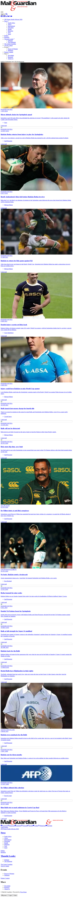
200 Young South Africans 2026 (10, 829)
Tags (2, 827)
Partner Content (5, 878)
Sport (5, 847)
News (3, 833)
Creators (5, 827)
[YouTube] (11, 16)
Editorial (6, 860)
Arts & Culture (5, 866)
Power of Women (9, 873)
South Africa (7, 836)
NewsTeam (23, 892)
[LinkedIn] (4, 16)
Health (6, 843)
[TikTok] (7, 16)
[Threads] (5, 16)
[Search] (6, 14)
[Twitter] (8, 16)
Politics (3, 850)
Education (7, 841)
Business (3, 852)
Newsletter (7, 886)
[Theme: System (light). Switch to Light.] (3, 14)
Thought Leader (8, 856)
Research (6, 887)
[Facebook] (1, 16)
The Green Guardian (6, 864)
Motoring (7, 844)
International (7, 839)
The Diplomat (8, 861)
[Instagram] (3, 16)
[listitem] (4, 825)
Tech (5, 846)
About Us (7, 889)
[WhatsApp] (10, 16)
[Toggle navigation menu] (2, 12)
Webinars (7, 875)
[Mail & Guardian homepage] (36, 6)
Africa (6, 838)
